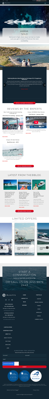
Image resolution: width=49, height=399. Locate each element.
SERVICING (8, 344)
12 (18, 98)
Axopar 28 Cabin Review (12, 140)
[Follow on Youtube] (12, 300)
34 (42, 98)
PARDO (39, 305)
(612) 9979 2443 (32, 283)
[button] (2, 247)
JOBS (8, 348)
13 (19, 98)
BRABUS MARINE (39, 302)
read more (7, 206)
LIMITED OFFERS (8, 327)
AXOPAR (39, 298)
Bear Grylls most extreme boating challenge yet (13, 112)
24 (31, 98)
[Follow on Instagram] (6, 300)
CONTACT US (24, 298)
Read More (24, 89)
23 (30, 98)
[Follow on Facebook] (9, 300)
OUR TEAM (8, 341)
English (39, 0)
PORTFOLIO (39, 295)
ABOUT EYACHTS (8, 337)
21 (28, 98)
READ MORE (5, 136)
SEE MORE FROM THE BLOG (24, 211)
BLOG (24, 301)
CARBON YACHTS (39, 319)
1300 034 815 (10, 315)
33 (41, 98)
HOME (24, 295)
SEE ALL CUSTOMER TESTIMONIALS (24, 103)
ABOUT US (8, 334)
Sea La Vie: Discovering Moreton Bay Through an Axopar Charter (38, 194)
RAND (39, 309)
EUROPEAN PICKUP (8, 330)
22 (29, 98)
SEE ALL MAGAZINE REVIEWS (24, 166)
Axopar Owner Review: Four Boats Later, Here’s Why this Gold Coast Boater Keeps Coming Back (24, 195)
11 (17, 98)
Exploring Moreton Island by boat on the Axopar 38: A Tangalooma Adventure (24, 79)
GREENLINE (39, 312)
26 (33, 98)
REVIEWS (24, 305)
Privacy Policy (36, 390)
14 (20, 98)
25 (32, 98)
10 (16, 98)
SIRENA (39, 315)
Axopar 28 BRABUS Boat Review (36, 112)
